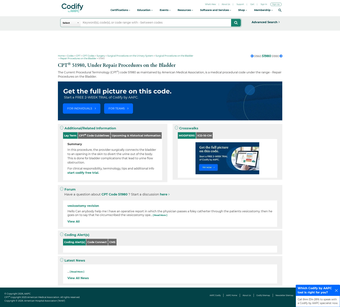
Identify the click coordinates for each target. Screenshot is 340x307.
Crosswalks (188, 128)
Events (164, 10)
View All (73, 221)
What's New (210, 4)
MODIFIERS (187, 135)
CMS (112, 242)
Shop (242, 10)
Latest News (74, 260)
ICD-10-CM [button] (204, 135)
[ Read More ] (160, 215)
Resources (185, 10)
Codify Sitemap (263, 295)
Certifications (119, 10)
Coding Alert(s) (76, 235)
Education (144, 10)
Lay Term (70, 135)
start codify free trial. (83, 172)
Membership (262, 10)
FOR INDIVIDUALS (79, 108)
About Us (226, 4)
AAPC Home (231, 295)
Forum (70, 189)
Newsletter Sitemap (284, 295)
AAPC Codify (215, 295)
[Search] (280, 10)
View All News (78, 278)
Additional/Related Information (90, 128)
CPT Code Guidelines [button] (94, 135)
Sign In (264, 4)
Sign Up (276, 4)
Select (66, 23)
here (163, 194)
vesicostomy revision (83, 205)
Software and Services (215, 10)
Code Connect (97, 242)
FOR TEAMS (117, 108)
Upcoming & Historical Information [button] (136, 135)
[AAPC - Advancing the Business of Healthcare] (72, 8)
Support (240, 4)
